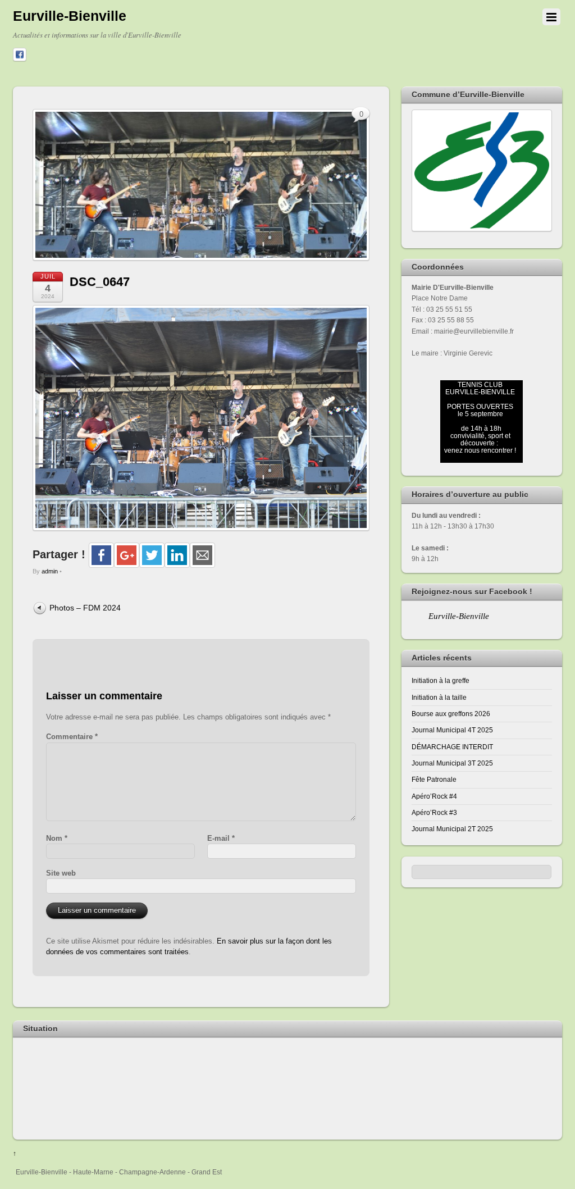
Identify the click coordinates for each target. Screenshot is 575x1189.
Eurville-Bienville (458, 616)
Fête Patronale (434, 779)
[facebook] (19, 55)
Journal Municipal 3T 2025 (452, 763)
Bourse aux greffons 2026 (451, 713)
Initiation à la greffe (440, 680)
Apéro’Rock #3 (434, 812)
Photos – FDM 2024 (85, 607)
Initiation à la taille (439, 697)
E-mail (221, 838)
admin (50, 571)
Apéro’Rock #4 (434, 796)
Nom (56, 838)
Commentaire (72, 736)
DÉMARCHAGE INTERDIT (452, 746)
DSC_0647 (100, 282)
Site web (61, 873)
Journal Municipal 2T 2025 (452, 828)
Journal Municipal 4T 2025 (452, 730)
